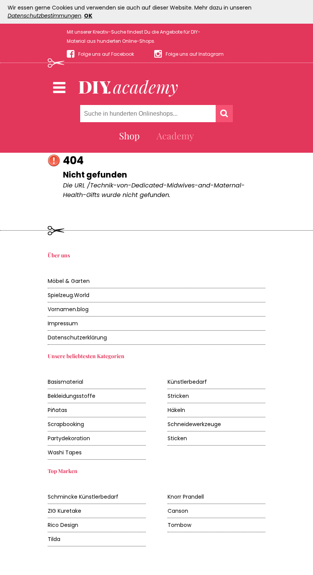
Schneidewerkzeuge (194, 424)
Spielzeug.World (68, 295)
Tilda (54, 539)
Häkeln (176, 410)
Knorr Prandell (186, 497)
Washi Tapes (65, 452)
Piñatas (57, 410)
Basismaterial (65, 382)
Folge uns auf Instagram (195, 54)
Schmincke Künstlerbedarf (83, 497)
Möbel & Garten (69, 281)
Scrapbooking (66, 424)
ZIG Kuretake (64, 511)
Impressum (63, 323)
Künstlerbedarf (187, 382)
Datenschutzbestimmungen (44, 15)
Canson (178, 511)
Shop (129, 135)
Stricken (178, 396)
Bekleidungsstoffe (71, 396)
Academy (175, 135)
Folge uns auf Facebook (106, 54)
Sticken (177, 438)
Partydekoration (69, 438)
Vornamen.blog (68, 309)
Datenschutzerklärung (77, 337)
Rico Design (63, 525)
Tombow (179, 525)
